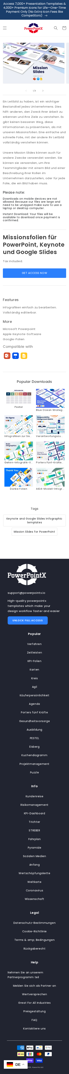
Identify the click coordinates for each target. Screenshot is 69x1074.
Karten (34, 669)
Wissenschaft (34, 899)
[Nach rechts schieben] (43, 91)
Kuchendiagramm (34, 755)
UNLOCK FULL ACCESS (27, 620)
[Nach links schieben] (26, 91)
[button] (5, 28)
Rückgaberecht (35, 948)
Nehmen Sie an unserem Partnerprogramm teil (25, 975)
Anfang (34, 865)
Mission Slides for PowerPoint (34, 532)
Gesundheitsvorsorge (34, 721)
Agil (34, 687)
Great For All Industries (34, 1003)
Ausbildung (34, 730)
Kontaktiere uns (34, 1028)
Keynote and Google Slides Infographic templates (34, 520)
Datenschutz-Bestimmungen (34, 923)
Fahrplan (34, 839)
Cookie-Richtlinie (34, 931)
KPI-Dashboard (34, 813)
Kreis (34, 678)
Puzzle (34, 772)
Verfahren (34, 644)
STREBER (34, 830)
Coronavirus (34, 890)
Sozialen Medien (34, 856)
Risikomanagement (34, 805)
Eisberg (34, 747)
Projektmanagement (34, 764)
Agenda (34, 704)
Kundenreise (35, 796)
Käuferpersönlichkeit (34, 695)
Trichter (34, 822)
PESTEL (34, 738)
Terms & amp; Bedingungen (34, 940)
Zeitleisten (34, 652)
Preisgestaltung (34, 1011)
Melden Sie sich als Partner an (34, 986)
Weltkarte (34, 882)
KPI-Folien (35, 661)
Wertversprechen (34, 994)
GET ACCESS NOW (34, 273)
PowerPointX (38, 1067)
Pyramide (34, 848)
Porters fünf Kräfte (34, 712)
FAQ (34, 1020)
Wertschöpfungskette (34, 873)
